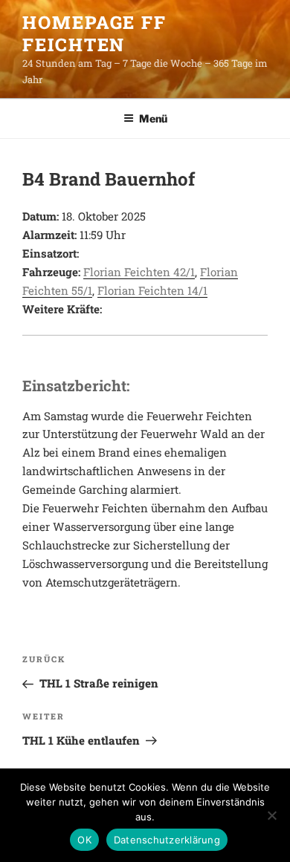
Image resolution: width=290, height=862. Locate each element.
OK (84, 840)
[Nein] (271, 815)
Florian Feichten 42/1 (139, 271)
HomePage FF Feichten (94, 33)
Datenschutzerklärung (167, 840)
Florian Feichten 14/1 (152, 290)
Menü (153, 118)
